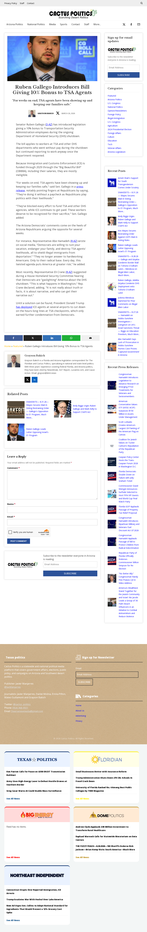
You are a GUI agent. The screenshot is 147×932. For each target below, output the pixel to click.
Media (52, 24)
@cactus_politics (22, 704)
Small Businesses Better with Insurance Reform (101, 771)
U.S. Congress (114, 103)
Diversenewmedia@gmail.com (27, 711)
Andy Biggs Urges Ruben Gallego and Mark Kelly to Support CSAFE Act (85, 408)
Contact (30, 3)
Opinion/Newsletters (117, 110)
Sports (63, 24)
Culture (111, 136)
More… (97, 24)
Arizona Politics (14, 24)
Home (7, 346)
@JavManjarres (12, 687)
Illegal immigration (116, 118)
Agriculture (113, 125)
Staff (22, 3)
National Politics (36, 24)
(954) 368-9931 (20, 707)
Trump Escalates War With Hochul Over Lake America (34, 899)
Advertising (81, 715)
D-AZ (49, 124)
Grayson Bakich (46, 113)
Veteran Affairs (114, 148)
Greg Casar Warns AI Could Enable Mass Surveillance (33, 790)
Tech (110, 144)
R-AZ (74, 241)
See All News (13, 798)
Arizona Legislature (116, 151)
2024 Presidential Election (119, 129)
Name (11, 504)
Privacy (79, 721)
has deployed (24, 307)
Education (112, 140)
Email (11, 516)
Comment (13, 468)
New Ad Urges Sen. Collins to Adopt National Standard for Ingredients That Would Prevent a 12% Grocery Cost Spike (37, 909)
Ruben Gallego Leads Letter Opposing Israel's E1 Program (37, 432)
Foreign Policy (114, 114)
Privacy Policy (10, 3)
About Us (80, 710)
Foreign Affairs (114, 133)
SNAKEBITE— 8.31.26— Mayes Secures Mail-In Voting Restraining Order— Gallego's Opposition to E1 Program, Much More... (37, 409)
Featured (18, 346)
